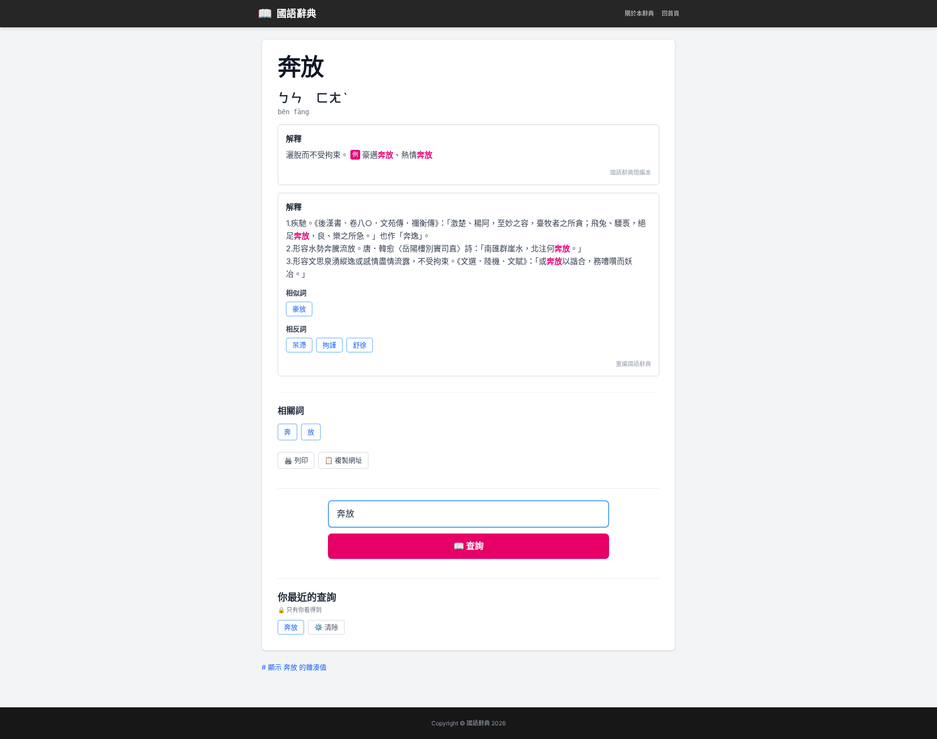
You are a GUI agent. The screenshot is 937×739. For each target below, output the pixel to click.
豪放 (299, 309)
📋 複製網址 (343, 460)
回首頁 (670, 13)
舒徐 (360, 345)
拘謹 (329, 345)
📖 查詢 (468, 546)
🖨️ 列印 (296, 460)
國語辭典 (287, 13)
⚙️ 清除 (326, 627)
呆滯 (299, 345)
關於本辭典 (639, 13)
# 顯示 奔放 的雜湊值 (294, 667)
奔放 (291, 627)
